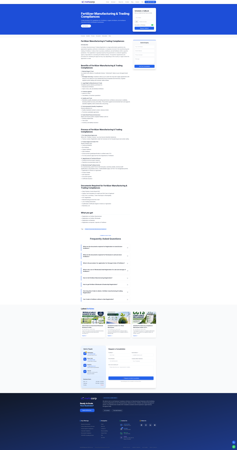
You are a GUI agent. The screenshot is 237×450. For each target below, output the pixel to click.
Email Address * (135, 352)
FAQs (110, 35)
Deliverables (104, 35)
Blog (132, 2)
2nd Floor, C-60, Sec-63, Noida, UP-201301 (129, 438)
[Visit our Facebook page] (141, 425)
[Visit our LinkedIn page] (150, 425)
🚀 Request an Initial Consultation (131, 378)
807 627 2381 (151, 2)
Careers (137, 2)
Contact (127, 2)
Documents (98, 35)
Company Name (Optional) (137, 358)
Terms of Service (136, 447)
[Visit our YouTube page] (154, 425)
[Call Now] (234, 442)
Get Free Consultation (144, 66)
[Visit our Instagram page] (145, 425)
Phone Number (111, 358)
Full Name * (110, 352)
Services (113, 2)
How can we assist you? (113, 364)
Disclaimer (145, 447)
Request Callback (144, 28)
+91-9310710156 (91, 360)
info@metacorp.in (91, 366)
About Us (121, 2)
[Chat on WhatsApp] (234, 447)
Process (93, 35)
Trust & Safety (153, 447)
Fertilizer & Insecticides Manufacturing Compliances (95, 229)
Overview (83, 35)
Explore (84, 335)
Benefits (88, 35)
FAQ (142, 2)
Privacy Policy (126, 447)
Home (107, 2)
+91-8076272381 (91, 354)
